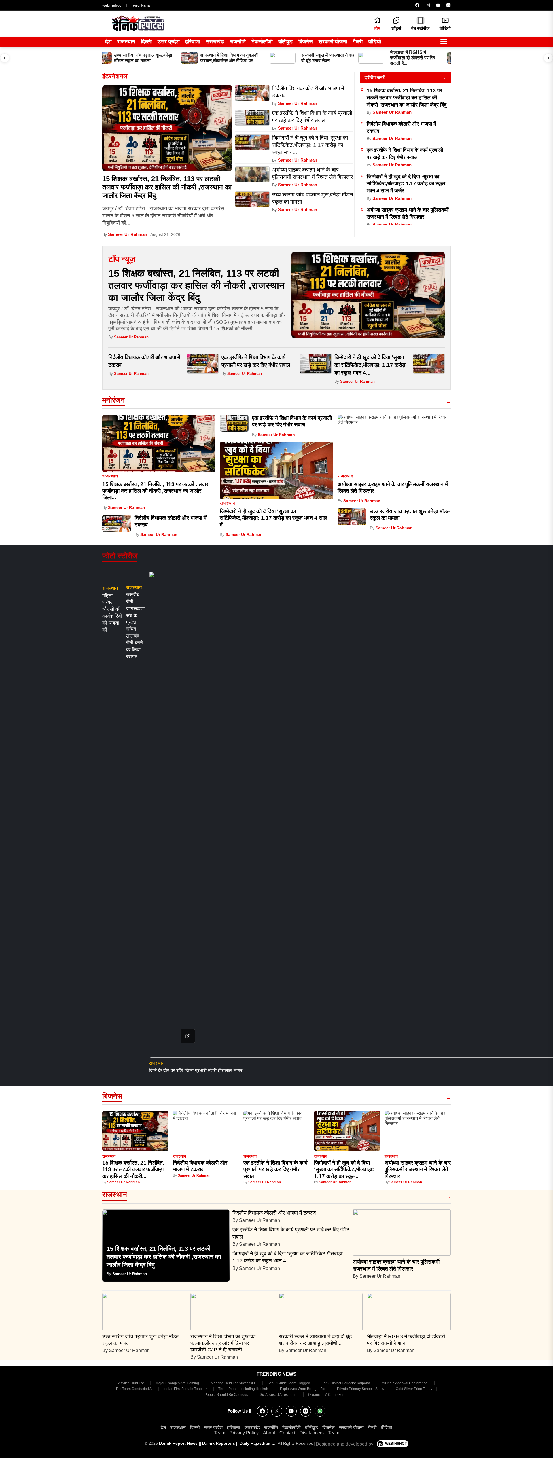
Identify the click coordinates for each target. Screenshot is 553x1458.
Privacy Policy (244, 1432)
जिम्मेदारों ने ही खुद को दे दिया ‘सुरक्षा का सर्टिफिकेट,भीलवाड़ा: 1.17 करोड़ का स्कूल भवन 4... (370, 365)
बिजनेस (305, 42)
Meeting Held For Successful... (235, 1383)
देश (108, 42)
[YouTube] (438, 5)
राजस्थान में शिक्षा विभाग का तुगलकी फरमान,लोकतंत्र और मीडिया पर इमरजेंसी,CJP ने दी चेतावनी (222, 1343)
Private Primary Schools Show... (362, 1389)
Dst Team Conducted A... (135, 1389)
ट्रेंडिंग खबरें (375, 77)
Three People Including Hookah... (245, 1389)
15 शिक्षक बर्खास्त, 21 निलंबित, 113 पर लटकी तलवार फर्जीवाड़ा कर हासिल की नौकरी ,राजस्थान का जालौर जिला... (155, 490)
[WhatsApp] (320, 1411)
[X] (427, 5)
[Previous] (4, 57)
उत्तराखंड (215, 42)
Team (219, 1432)
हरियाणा (192, 42)
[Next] (548, 57)
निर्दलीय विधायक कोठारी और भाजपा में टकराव (274, 1213)
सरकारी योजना (333, 42)
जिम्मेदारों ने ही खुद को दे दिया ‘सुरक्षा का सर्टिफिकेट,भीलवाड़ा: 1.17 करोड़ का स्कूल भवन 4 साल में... (273, 518)
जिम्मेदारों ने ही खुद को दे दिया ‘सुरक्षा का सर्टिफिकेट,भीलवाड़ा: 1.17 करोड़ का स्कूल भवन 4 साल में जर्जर (406, 184)
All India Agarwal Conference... (406, 1383)
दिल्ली (146, 42)
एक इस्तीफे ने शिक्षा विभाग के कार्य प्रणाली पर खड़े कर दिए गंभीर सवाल (275, 1169)
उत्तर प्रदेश (168, 42)
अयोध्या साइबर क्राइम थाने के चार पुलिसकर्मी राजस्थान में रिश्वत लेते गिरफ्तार (418, 1169)
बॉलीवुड (285, 42)
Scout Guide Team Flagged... (291, 1383)
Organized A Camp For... (327, 1395)
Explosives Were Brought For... (304, 1389)
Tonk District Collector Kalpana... (348, 1383)
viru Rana (141, 5)
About (269, 1432)
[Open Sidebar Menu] (444, 41)
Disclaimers (312, 1432)
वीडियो (374, 42)
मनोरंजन (113, 400)
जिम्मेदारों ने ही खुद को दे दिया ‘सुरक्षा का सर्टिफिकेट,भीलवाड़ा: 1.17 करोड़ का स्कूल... (344, 1169)
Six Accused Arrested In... (280, 1395)
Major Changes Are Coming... (179, 1383)
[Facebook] (417, 5)
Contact (287, 1432)
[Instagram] (448, 5)
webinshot (111, 5)
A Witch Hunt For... (132, 1383)
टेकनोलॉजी (261, 42)
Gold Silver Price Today (414, 1389)
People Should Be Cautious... (227, 1395)
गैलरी (358, 42)
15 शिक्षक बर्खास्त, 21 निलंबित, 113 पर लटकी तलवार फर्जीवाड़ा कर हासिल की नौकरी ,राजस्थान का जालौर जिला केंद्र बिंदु (167, 187)
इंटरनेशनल (114, 76)
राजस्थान (126, 42)
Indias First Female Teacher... (187, 1389)
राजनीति (238, 42)
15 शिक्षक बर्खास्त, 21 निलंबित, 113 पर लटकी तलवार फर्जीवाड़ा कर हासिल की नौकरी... (133, 1169)
